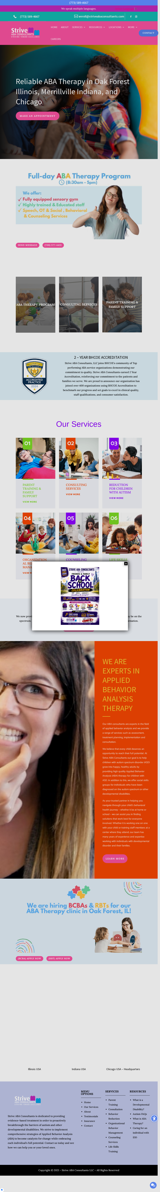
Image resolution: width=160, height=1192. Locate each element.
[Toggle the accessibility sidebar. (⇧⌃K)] (154, 1118)
